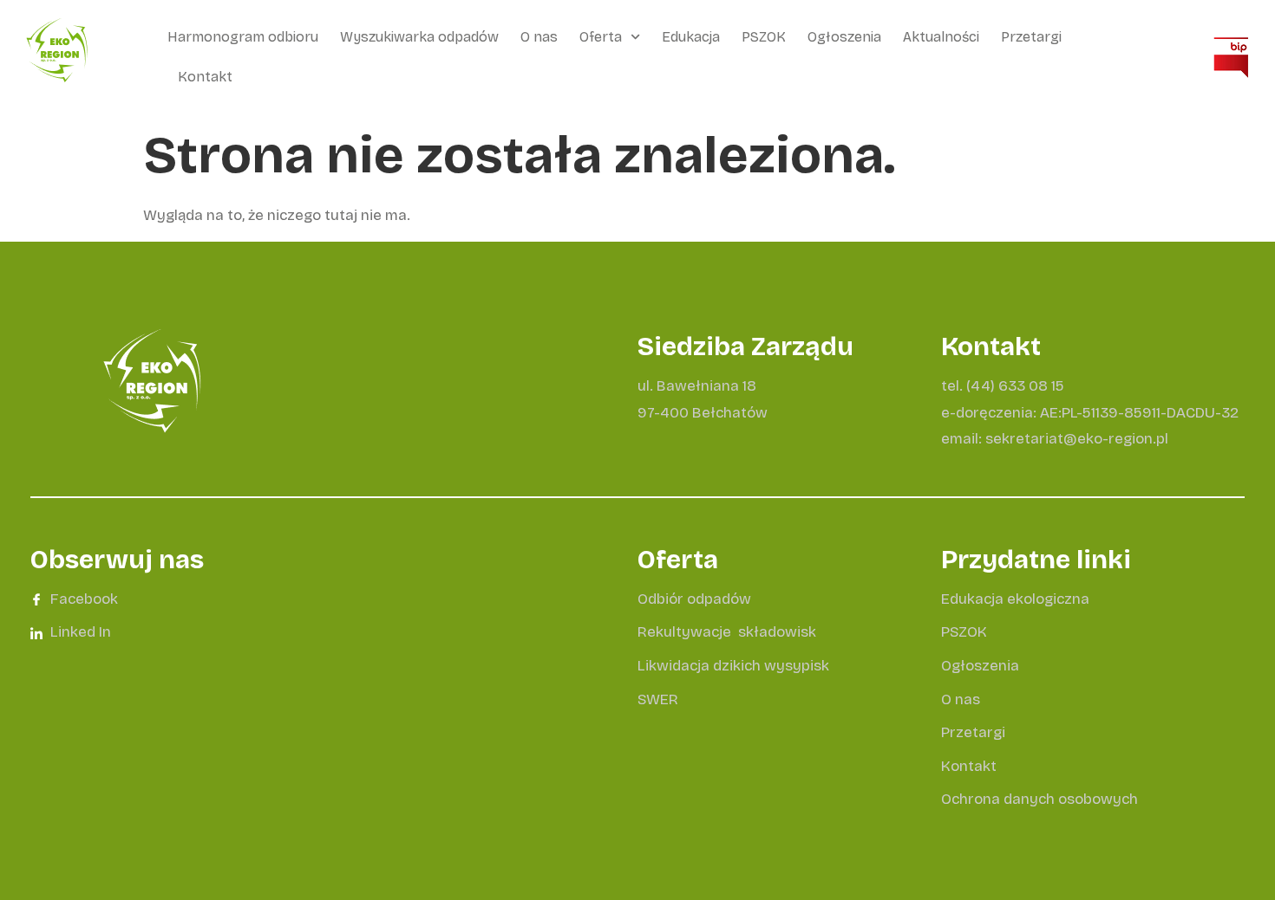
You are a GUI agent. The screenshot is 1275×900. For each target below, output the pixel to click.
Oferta (600, 37)
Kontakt (205, 76)
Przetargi (1031, 37)
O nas (539, 37)
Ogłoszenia (844, 37)
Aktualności (941, 37)
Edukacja (691, 37)
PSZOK (764, 37)
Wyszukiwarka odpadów (419, 37)
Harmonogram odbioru (242, 37)
